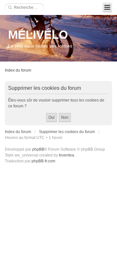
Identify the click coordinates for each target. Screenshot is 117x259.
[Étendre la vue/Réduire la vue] (107, 7)
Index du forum (18, 70)
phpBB (38, 149)
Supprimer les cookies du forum (67, 132)
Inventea (66, 155)
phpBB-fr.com (43, 161)
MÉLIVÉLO (38, 34)
